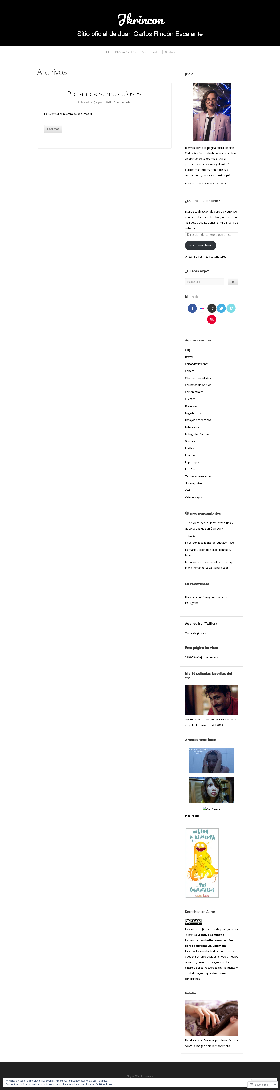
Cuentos (190, 399)
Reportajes (192, 462)
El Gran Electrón (125, 52)
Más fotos (192, 816)
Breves (189, 357)
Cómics (189, 371)
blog (188, 350)
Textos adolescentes (198, 476)
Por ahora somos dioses (104, 93)
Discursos (191, 406)
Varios (189, 490)
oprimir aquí (221, 175)
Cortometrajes (194, 392)
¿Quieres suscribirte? (202, 200)
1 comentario (122, 102)
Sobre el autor (150, 52)
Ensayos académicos (198, 420)
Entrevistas (192, 427)
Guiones (190, 441)
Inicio (107, 52)
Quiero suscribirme (200, 245)
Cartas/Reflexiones (197, 364)
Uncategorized (194, 483)
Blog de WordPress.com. (140, 1076)
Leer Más (53, 129)
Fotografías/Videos (197, 434)
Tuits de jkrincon (196, 633)
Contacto (170, 52)
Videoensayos (193, 497)
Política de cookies (106, 1084)
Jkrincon (140, 19)
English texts (193, 413)
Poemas (190, 455)
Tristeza (190, 535)
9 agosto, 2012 (102, 102)
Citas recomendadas (198, 378)
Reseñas (190, 469)
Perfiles (189, 448)
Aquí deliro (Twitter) (201, 623)
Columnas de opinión (198, 385)
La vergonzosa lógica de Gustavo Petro (210, 542)
